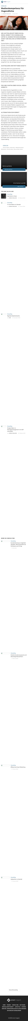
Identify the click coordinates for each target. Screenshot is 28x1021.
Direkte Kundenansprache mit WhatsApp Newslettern (19, 655)
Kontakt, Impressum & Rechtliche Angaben (14, 1008)
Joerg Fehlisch (7, 13)
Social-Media (10, 149)
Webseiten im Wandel (16, 879)
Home (4, 1005)
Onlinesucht (4, 149)
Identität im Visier (12, 196)
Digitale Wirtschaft (8, 1007)
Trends (9, 1005)
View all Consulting (13, 990)
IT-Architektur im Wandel (14, 204)
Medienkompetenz (20, 147)
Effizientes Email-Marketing (18, 767)
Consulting (5, 145)
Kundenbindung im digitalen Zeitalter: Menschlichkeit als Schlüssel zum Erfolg (18, 544)
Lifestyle (17, 1007)
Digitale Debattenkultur (13, 316)
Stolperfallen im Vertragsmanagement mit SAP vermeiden (15, 429)
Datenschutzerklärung (14, 1010)
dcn (10, 317)
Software (22, 1005)
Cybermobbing (6, 147)
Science (23, 1007)
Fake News (13, 147)
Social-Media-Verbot (18, 149)
